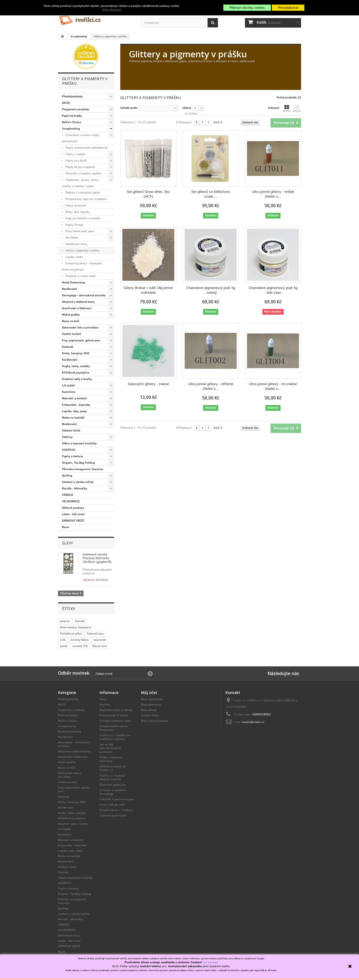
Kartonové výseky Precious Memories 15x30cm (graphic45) (97, 558)
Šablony (67, 437)
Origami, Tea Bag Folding (78, 462)
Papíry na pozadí (75, 205)
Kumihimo (68, 391)
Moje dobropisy (151, 704)
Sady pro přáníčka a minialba (83, 218)
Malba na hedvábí (73, 417)
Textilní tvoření (71, 334)
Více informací (111, 9)
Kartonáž (67, 346)
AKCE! (66, 102)
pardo (64, 646)
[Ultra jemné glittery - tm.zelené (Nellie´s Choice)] (273, 351)
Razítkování (69, 288)
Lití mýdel (68, 385)
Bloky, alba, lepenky (77, 211)
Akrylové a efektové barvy (78, 301)
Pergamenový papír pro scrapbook (86, 199)
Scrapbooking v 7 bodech (116, 810)
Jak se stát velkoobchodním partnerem (110, 748)
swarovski (99, 639)
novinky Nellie (79, 639)
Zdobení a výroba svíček (77, 482)
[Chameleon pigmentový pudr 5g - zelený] (211, 255)
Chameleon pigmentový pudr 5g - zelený (210, 290)
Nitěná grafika (71, 314)
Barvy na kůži (70, 321)
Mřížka (286, 111)
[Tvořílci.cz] (96, 18)
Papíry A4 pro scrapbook (80, 167)
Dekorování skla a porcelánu (80, 327)
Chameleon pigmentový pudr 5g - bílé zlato (273, 290)
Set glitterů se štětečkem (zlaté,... (210, 194)
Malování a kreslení (74, 398)
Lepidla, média (74, 257)
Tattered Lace (95, 633)
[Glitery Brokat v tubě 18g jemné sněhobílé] (148, 255)
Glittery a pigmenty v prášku (82, 250)
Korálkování (69, 359)
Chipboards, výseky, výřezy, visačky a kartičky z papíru (81, 183)
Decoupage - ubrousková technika (84, 295)
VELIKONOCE (71, 501)
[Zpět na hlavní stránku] (62, 36)
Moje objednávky (152, 699)
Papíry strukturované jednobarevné (86, 147)
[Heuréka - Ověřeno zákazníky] (86, 56)
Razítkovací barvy (76, 244)
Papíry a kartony (72, 456)
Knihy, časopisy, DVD (75, 353)
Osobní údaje (149, 715)
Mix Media (71, 237)
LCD (62, 639)
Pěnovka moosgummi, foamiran (82, 469)
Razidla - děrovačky (74, 488)
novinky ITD (80, 646)
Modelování (69, 424)
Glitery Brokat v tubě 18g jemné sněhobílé (148, 290)
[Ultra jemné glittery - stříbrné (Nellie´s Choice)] (211, 351)
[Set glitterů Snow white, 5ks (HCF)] (148, 159)
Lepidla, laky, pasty (74, 411)
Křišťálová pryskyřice (75, 372)
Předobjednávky (72, 96)
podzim (65, 621)
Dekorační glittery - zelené (148, 384)
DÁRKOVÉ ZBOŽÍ (73, 520)
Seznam (297, 111)
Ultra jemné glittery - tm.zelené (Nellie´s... (273, 386)
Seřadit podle (129, 107)
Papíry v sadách (75, 154)
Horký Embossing (73, 282)
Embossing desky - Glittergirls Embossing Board (82, 266)
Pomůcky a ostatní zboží (80, 276)
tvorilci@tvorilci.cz (253, 722)
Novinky (105, 704)
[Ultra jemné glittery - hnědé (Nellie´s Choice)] (273, 159)
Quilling (67, 475)
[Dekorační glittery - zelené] (148, 351)
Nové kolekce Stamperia (75, 627)
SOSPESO (68, 449)
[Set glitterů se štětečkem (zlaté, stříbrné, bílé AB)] (211, 159)
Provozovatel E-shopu (114, 715)
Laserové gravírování (113, 815)
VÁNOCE (67, 494)
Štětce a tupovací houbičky (79, 443)
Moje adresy (149, 710)
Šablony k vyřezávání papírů (82, 192)
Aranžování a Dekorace (76, 308)
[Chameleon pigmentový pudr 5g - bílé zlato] (273, 255)
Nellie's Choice (71, 122)
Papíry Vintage (74, 224)
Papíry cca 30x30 (76, 160)
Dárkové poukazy (73, 507)
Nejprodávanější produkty (116, 710)
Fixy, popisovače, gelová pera (81, 340)
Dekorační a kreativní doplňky (83, 173)
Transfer (80, 621)
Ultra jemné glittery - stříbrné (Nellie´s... (210, 386)
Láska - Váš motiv (73, 514)
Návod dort (99, 646)
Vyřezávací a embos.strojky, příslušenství (81, 138)
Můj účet (149, 692)
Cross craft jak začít (112, 804)
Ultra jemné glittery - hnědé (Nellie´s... (273, 194)
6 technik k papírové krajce (117, 799)
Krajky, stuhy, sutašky (76, 366)
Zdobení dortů (71, 430)
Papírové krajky (72, 115)
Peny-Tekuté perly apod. (80, 231)
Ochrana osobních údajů (115, 720)
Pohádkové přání (71, 633)
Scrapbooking (71, 128)
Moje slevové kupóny (154, 720)
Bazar (65, 527)
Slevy (67, 542)
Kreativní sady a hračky (77, 379)
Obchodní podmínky (113, 784)
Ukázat (186, 107)
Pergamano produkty (75, 109)
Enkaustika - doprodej (76, 404)
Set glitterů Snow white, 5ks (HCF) (148, 194)
